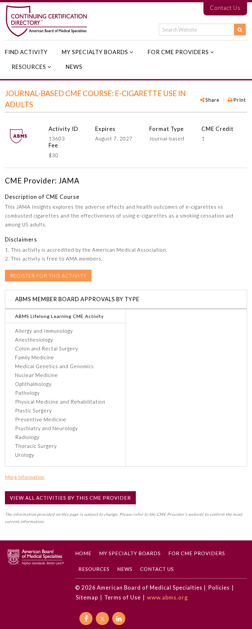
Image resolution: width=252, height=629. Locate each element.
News (74, 66)
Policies (219, 587)
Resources (28, 66)
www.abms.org (167, 597)
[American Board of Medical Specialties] (46, 21)
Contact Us (225, 7)
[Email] (243, 119)
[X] (102, 618)
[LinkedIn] (118, 618)
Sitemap (87, 597)
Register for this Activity (48, 276)
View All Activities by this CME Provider (70, 498)
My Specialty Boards (95, 52)
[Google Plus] (222, 119)
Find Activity (26, 52)
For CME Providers (178, 52)
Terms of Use (122, 597)
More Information (24, 477)
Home (83, 553)
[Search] (240, 29)
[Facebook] (211, 119)
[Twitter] (232, 119)
